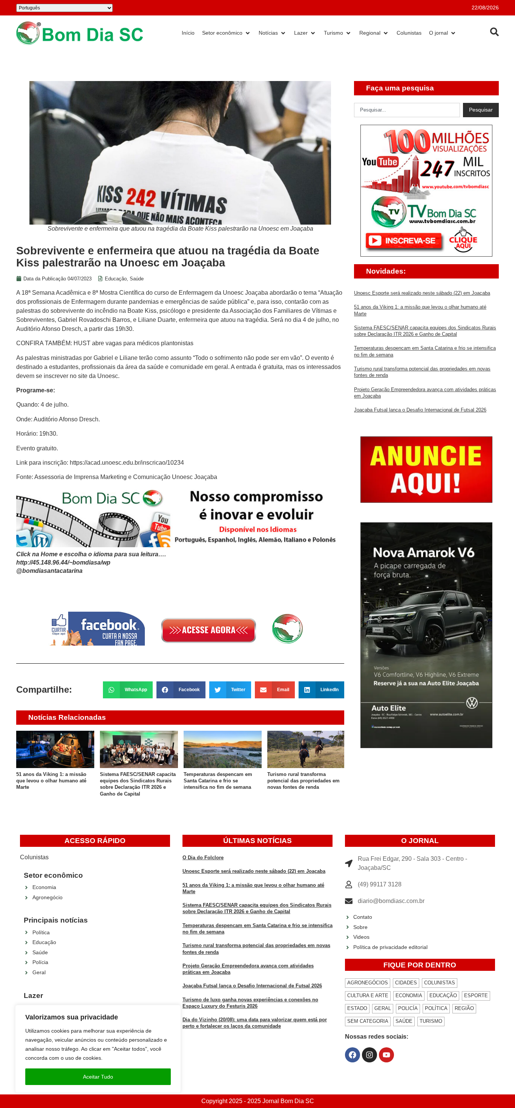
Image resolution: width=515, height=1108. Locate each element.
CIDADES (406, 983)
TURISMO (431, 1021)
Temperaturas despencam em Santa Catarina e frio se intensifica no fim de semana (218, 780)
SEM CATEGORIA (367, 1021)
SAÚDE (403, 1021)
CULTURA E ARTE (367, 995)
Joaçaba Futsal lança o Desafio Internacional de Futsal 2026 (420, 410)
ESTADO (357, 1008)
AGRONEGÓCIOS (367, 983)
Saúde (137, 279)
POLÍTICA (436, 1008)
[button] (128, 689)
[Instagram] (369, 1054)
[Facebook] (352, 1054)
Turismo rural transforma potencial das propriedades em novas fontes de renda (303, 780)
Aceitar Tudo (98, 1077)
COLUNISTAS (439, 983)
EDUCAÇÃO (443, 995)
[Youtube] (386, 1054)
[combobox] (407, 110)
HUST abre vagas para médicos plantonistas (133, 343)
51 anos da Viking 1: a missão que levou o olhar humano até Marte (51, 780)
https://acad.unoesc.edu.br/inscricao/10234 (127, 462)
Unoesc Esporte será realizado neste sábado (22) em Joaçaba (422, 293)
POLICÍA (408, 1008)
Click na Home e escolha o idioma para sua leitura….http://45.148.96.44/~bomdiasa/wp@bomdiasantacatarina (91, 562)
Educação (116, 279)
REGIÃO (464, 1008)
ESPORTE (476, 995)
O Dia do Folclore (203, 857)
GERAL (382, 1008)
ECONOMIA (408, 995)
